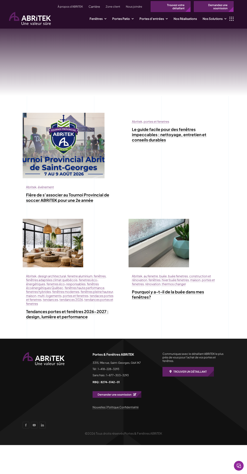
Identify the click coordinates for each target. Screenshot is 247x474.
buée (163, 276)
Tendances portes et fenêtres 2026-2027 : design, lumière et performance (67, 314)
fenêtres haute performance (84, 288)
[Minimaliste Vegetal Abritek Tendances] (53, 220)
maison (31, 296)
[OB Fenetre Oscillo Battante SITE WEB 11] (159, 220)
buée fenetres (178, 276)
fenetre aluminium (79, 276)
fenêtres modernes (65, 292)
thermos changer (174, 284)
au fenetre (151, 276)
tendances (50, 299)
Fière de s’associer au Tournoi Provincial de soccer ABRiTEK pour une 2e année (67, 197)
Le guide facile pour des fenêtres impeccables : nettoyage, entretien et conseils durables (169, 134)
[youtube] (34, 425)
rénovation (152, 284)
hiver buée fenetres (175, 280)
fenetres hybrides (38, 292)
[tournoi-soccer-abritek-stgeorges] (64, 114)
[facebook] (26, 425)
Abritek (31, 187)
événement (46, 187)
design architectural (52, 276)
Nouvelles (99, 407)
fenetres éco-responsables (66, 284)
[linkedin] (42, 425)
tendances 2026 (71, 299)
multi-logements (49, 296)
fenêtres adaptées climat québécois (51, 280)
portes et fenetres (156, 121)
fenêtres (100, 276)
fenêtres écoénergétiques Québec (62, 286)
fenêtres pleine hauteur (97, 292)
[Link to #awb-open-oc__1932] (232, 19)
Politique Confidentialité (123, 407)
